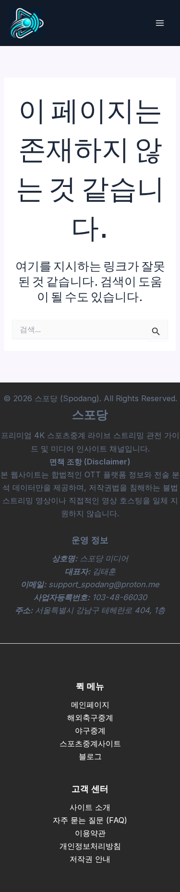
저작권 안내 (90, 859)
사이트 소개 (90, 807)
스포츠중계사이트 (90, 743)
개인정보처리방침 (90, 846)
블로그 (90, 756)
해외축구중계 (90, 717)
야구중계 (90, 730)
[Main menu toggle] (159, 23)
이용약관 (90, 833)
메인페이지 (90, 704)
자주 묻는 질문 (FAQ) (90, 820)
